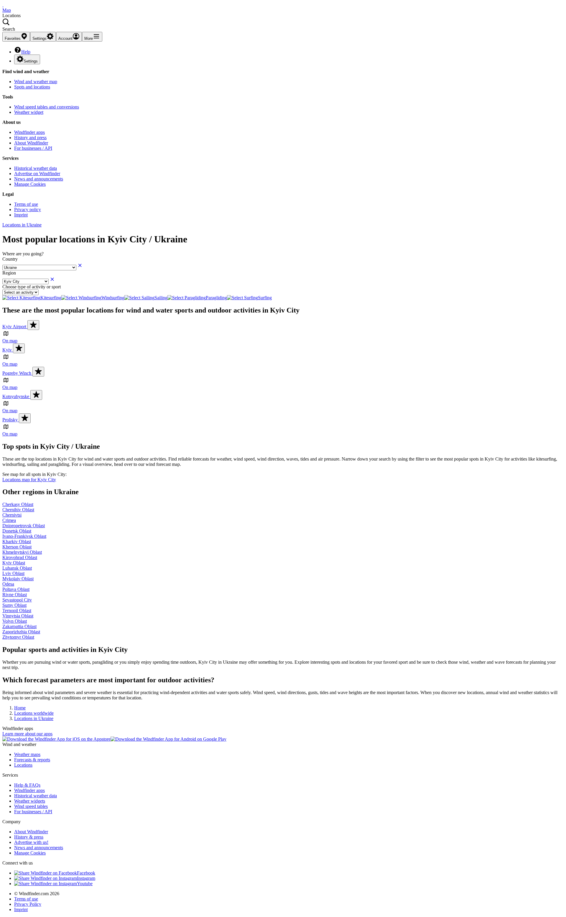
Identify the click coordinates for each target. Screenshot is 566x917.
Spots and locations (32, 86)
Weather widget (28, 112)
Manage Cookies (30, 184)
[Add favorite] (33, 325)
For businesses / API (33, 148)
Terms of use (26, 204)
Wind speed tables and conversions (46, 106)
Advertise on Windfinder (37, 173)
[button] (283, 25)
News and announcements (38, 178)
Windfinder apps (29, 132)
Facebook (86, 872)
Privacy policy (27, 209)
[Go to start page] (3, 4)
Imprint (21, 214)
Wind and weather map (35, 81)
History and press (30, 137)
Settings (31, 61)
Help (25, 51)
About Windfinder (31, 142)
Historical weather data (35, 168)
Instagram (86, 878)
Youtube (85, 883)
